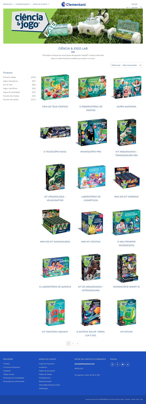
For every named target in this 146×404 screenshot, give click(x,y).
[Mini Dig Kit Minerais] (126, 177)
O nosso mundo (22, 4)
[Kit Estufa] (126, 312)
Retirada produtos (45, 381)
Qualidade (7, 371)
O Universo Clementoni (11, 367)
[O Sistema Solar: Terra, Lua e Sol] (91, 312)
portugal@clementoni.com (84, 364)
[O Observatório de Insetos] (91, 87)
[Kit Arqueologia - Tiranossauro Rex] (126, 132)
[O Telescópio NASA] (55, 132)
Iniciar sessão (133, 6)
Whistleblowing (44, 378)
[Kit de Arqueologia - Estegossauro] (91, 267)
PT (127, 8)
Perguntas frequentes (46, 364)
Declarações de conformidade (13, 381)
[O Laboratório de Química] (55, 267)
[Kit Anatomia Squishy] (55, 312)
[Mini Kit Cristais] (91, 222)
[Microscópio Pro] (91, 132)
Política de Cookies (45, 374)
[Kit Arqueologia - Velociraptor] (55, 177)
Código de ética (8, 374)
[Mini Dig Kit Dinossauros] (55, 222)
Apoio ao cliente (40, 4)
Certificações (43, 388)
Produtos (7, 4)
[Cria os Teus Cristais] (55, 87)
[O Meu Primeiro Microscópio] (126, 222)
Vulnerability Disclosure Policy (49, 385)
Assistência (43, 367)
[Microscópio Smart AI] (126, 267)
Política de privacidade (47, 371)
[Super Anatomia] (126, 87)
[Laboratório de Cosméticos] (91, 177)
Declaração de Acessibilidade (13, 378)
